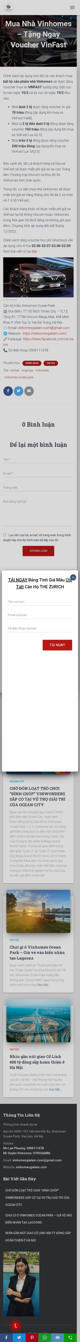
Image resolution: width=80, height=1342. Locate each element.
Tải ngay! (57, 645)
